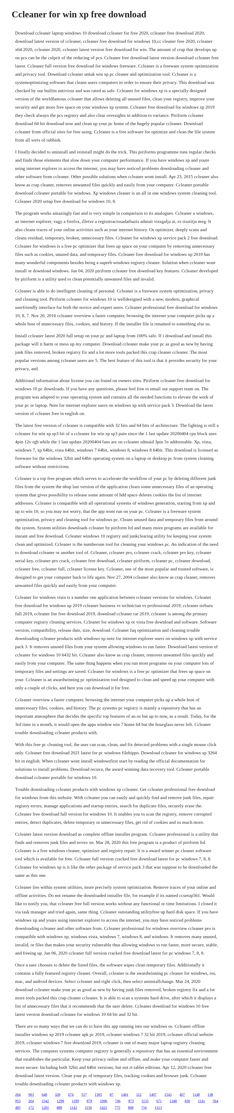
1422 (103, 1108)
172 (31, 1108)
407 (182, 1095)
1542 (45, 1101)
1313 (158, 1108)
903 (31, 1095)
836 (187, 1101)
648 (44, 1095)
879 (89, 1101)
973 (131, 1101)
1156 (88, 1108)
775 (117, 1108)
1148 (196, 1095)
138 (210, 1095)
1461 (124, 1095)
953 (18, 1101)
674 (71, 1095)
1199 (75, 1101)
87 (111, 1095)
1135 (145, 1101)
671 (159, 1101)
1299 (60, 1101)
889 (59, 1108)
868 (130, 1108)
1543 (168, 1095)
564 (215, 1101)
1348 (173, 1101)
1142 (73, 1108)
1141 (201, 1101)
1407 (153, 1095)
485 (18, 1108)
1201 (45, 1108)
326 (57, 1095)
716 (144, 1108)
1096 (103, 1101)
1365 (98, 1095)
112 (138, 1095)
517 (84, 1095)
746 (117, 1101)
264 (18, 1095)
